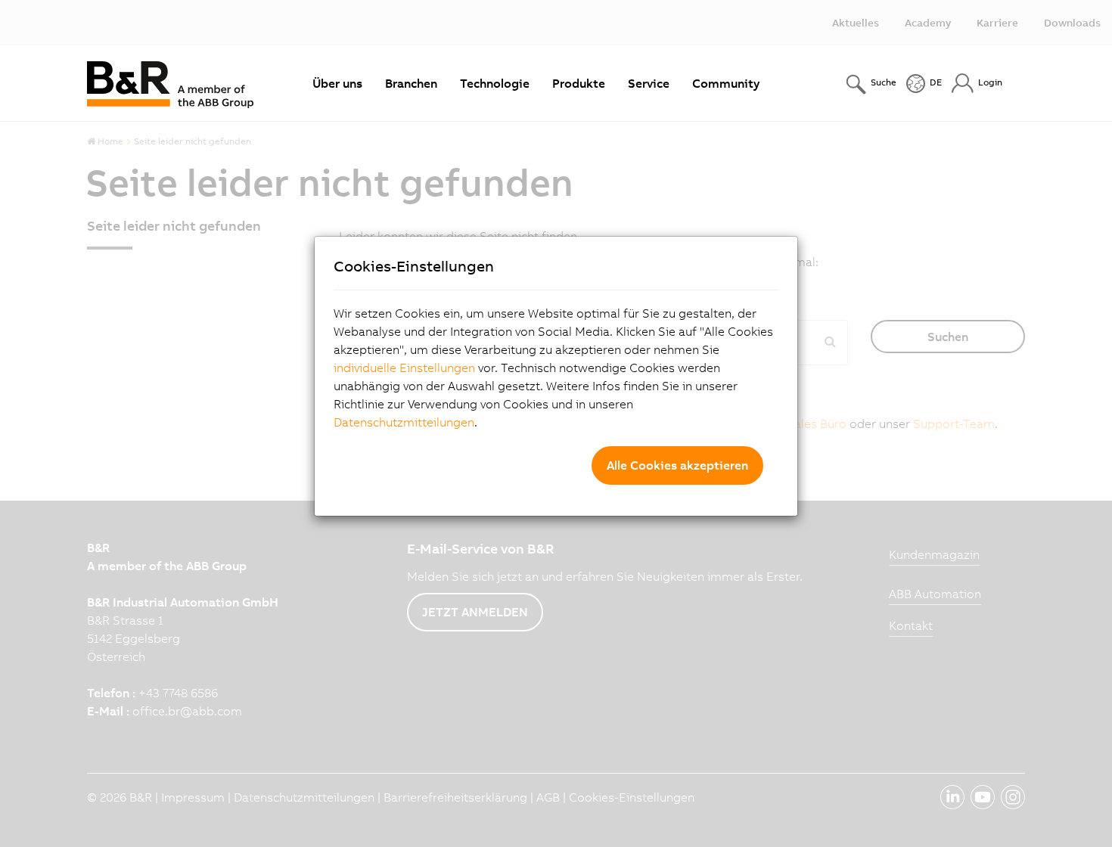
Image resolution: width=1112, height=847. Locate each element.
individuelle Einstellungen (404, 367)
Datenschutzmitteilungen (404, 422)
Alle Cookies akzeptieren (677, 465)
